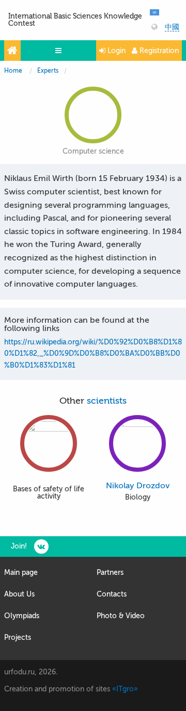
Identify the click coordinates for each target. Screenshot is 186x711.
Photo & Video (121, 616)
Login (115, 51)
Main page (21, 572)
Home (13, 70)
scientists (107, 400)
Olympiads (21, 616)
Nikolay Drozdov (137, 486)
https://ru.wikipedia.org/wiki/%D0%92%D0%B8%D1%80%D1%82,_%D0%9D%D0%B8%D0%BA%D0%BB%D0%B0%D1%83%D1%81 (93, 353)
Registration (158, 51)
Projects (17, 637)
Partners (110, 572)
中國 (172, 27)
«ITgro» (125, 689)
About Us (19, 594)
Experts (47, 70)
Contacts (112, 594)
